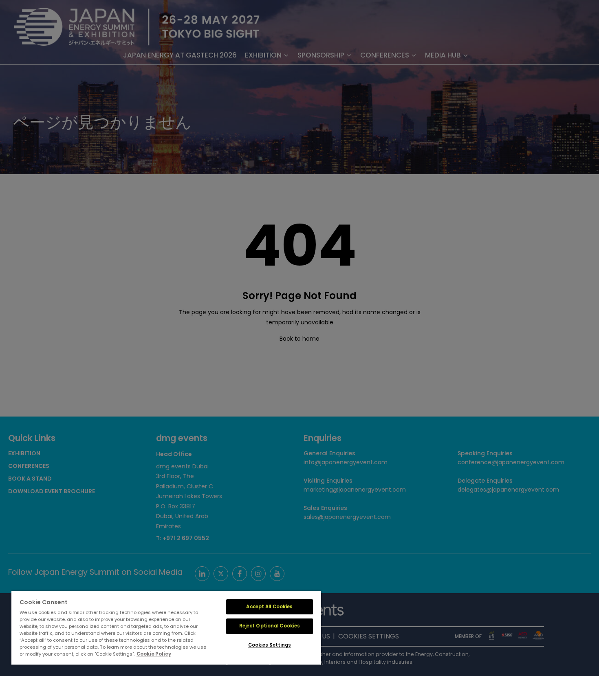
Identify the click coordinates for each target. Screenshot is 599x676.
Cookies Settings (269, 645)
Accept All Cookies (269, 606)
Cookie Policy (154, 654)
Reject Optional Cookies (269, 626)
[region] (166, 628)
